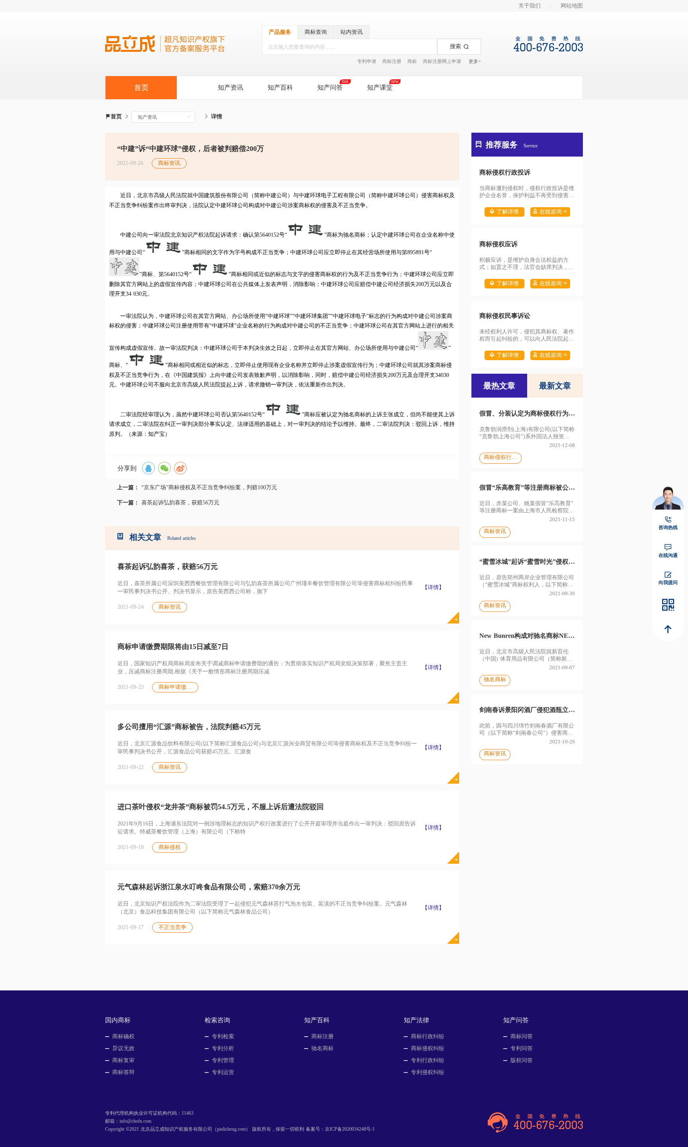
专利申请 (366, 61)
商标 (412, 61)
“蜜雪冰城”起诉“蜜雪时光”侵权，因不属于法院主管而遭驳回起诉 (527, 561)
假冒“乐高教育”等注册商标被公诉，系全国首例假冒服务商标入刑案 (527, 487)
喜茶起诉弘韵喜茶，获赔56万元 (180, 503)
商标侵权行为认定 (500, 457)
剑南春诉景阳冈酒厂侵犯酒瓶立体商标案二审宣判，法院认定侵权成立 (527, 709)
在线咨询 (550, 212)
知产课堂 (380, 87)
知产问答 (330, 87)
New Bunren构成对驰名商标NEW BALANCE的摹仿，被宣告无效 (527, 635)
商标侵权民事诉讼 (504, 315)
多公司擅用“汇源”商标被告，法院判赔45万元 (189, 727)
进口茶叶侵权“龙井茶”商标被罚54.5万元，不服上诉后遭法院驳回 (220, 807)
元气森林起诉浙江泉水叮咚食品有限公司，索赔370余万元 (208, 887)
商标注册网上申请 (442, 61)
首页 (116, 117)
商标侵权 (169, 847)
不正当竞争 (172, 927)
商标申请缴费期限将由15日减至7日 (173, 647)
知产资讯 (230, 87)
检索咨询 (217, 1020)
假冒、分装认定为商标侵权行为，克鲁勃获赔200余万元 (527, 413)
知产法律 (416, 1020)
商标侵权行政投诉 (504, 172)
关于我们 (529, 6)
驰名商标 (495, 679)
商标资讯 (169, 607)
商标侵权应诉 (498, 244)
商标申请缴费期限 (178, 687)
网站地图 (572, 6)
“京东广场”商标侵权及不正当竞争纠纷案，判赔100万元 (209, 487)
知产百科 (280, 87)
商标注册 (391, 61)
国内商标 (118, 1020)
